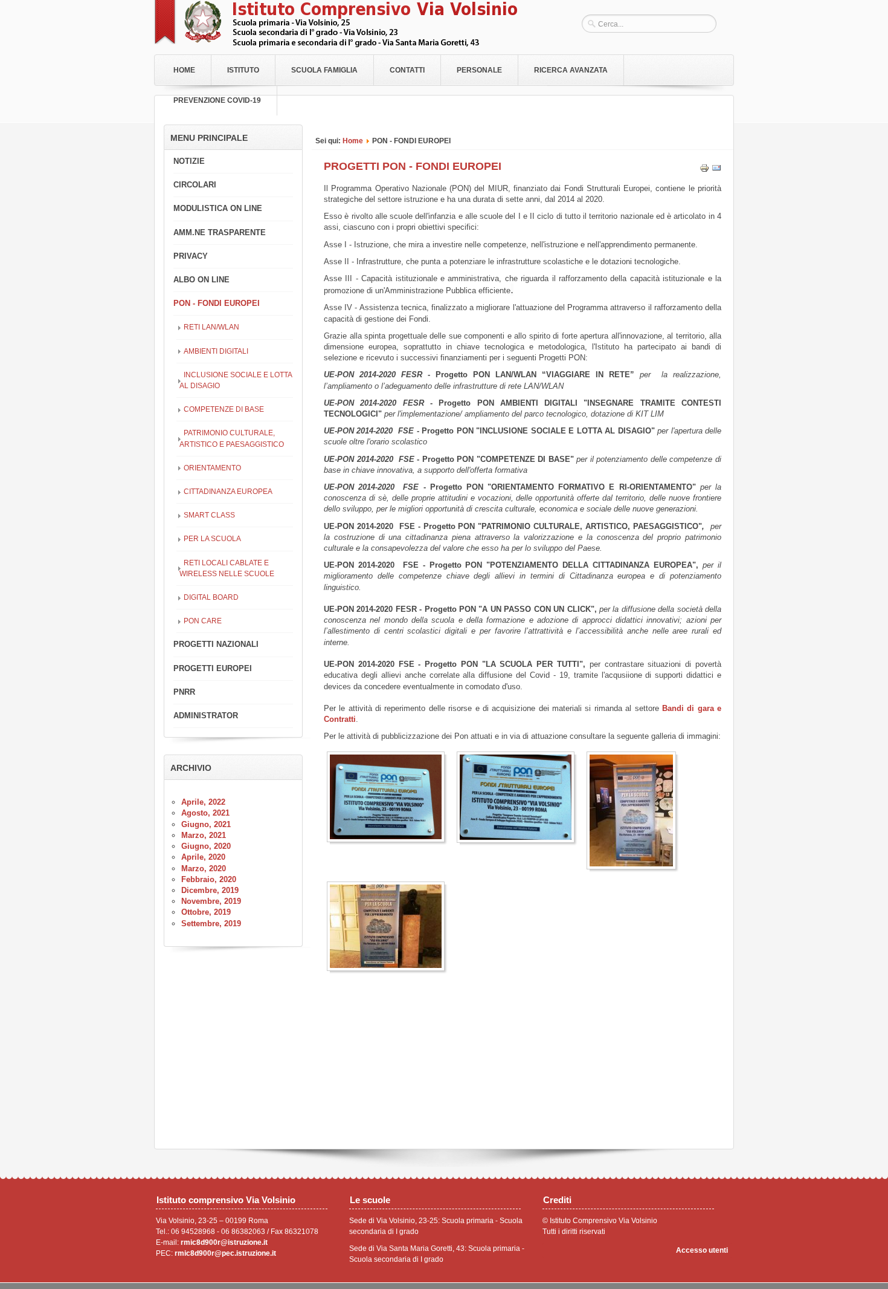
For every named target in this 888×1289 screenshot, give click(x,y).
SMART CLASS (209, 515)
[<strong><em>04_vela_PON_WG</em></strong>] (389, 926)
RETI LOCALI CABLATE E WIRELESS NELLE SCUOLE (226, 568)
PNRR (184, 691)
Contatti (407, 70)
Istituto (243, 70)
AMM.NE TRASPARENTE (219, 232)
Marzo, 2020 (203, 868)
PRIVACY (190, 256)
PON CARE (203, 621)
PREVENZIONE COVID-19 (217, 100)
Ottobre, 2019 (206, 912)
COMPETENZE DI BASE (224, 409)
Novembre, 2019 (211, 901)
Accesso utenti (702, 1250)
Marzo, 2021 (203, 835)
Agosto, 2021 (205, 812)
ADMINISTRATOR (205, 715)
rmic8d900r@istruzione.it (224, 1242)
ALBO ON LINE (201, 279)
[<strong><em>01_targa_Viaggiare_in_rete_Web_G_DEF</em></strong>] (389, 797)
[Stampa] (704, 170)
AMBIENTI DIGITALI (216, 351)
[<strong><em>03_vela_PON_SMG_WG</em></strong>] (634, 810)
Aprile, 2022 (203, 802)
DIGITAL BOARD (211, 597)
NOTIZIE (189, 161)
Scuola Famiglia (324, 70)
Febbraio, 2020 (208, 879)
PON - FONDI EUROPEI (216, 303)
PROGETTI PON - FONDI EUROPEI (412, 166)
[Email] (716, 170)
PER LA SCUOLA (212, 538)
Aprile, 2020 (203, 857)
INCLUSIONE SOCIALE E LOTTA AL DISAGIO (235, 380)
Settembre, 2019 (211, 923)
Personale (479, 70)
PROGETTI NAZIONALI (216, 644)
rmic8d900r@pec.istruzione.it (225, 1253)
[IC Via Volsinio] (335, 44)
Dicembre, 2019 (210, 890)
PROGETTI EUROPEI (212, 668)
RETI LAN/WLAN (211, 327)
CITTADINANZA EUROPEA (228, 491)
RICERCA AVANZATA (571, 70)
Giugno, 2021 (206, 824)
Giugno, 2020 (206, 846)
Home (184, 70)
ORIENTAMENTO (212, 468)
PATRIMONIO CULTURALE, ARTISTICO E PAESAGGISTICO (231, 438)
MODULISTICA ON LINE (217, 208)
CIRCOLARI (194, 184)
